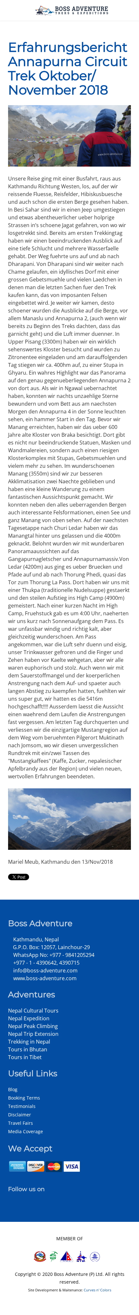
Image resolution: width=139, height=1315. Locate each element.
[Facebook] (11, 1198)
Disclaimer (19, 1115)
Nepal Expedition (28, 1018)
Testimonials (22, 1106)
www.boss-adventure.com (44, 978)
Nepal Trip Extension (33, 1033)
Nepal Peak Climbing (33, 1026)
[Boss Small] (72, 9)
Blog (12, 1089)
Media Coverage (25, 1131)
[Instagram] (19, 1198)
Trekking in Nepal (29, 1041)
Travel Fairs (20, 1123)
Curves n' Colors (97, 1290)
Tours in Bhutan (27, 1049)
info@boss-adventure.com (45, 970)
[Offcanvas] (7, 10)
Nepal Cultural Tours (33, 1010)
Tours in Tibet (25, 1057)
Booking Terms (24, 1098)
